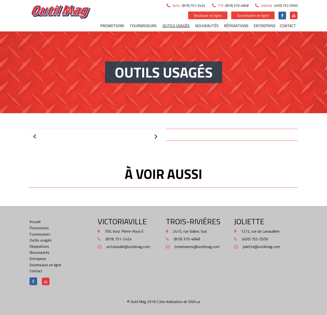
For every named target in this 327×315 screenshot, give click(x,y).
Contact (288, 26)
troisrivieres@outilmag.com (197, 246)
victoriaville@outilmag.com (128, 246)
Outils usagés (176, 26)
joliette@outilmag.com (261, 246)
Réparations (236, 26)
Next (155, 136)
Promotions (112, 26)
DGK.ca (194, 301)
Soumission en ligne (253, 15)
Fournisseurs (143, 26)
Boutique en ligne (208, 15)
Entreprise (265, 26)
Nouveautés (207, 26)
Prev (35, 136)
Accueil (34, 221)
